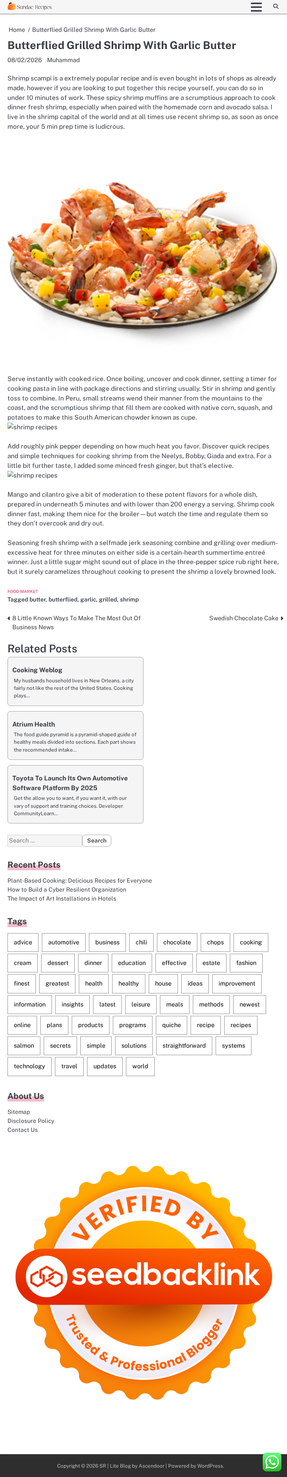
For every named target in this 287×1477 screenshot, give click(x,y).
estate (211, 962)
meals (174, 1004)
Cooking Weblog (37, 670)
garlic (88, 599)
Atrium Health (33, 724)
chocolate (177, 942)
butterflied (63, 599)
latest (107, 1004)
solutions (133, 1045)
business (107, 942)
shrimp (129, 599)
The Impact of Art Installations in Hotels (61, 898)
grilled (108, 599)
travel (69, 1066)
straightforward (184, 1045)
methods (211, 1004)
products (90, 1025)
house (163, 983)
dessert (57, 962)
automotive (63, 942)
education (132, 962)
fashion (246, 962)
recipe (206, 1025)
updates (104, 1066)
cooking (251, 942)
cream (22, 962)
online (22, 1025)
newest (250, 1004)
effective (174, 962)
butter (38, 599)
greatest (57, 983)
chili (141, 942)
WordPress (210, 1466)
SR (102, 1466)
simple (96, 1045)
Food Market (22, 591)
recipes (241, 1025)
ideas (195, 983)
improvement (237, 983)
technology (29, 1066)
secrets (60, 1045)
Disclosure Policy (30, 1120)
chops (215, 942)
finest (22, 983)
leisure (141, 1004)
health (93, 983)
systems (233, 1045)
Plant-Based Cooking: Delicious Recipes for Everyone (79, 880)
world (140, 1066)
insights (72, 1004)
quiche (171, 1025)
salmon (24, 1045)
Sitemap (18, 1111)
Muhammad (63, 60)
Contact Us (22, 1129)
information (30, 1004)
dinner (93, 962)
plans (54, 1025)
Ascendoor (151, 1466)
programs (132, 1025)
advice (23, 942)
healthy (128, 983)
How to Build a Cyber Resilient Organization (66, 889)
